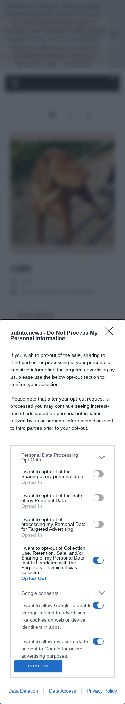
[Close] (111, 333)
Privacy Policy (102, 691)
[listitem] (62, 457)
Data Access (62, 691)
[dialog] (62, 512)
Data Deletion (23, 691)
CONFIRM (38, 666)
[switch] (98, 473)
